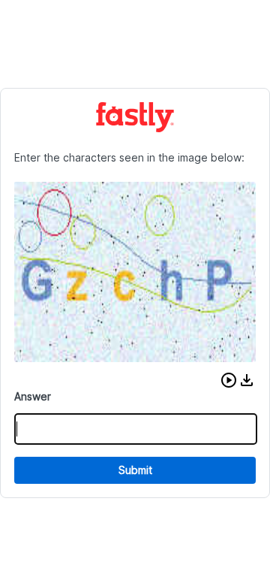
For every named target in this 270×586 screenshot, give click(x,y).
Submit (135, 470)
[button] (229, 380)
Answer (32, 396)
